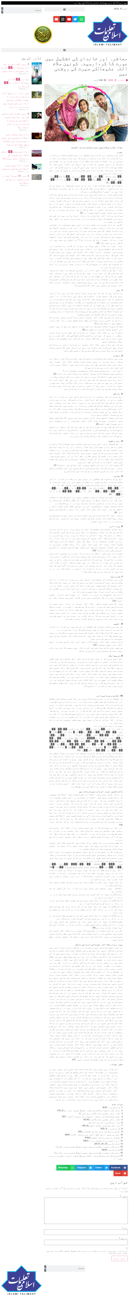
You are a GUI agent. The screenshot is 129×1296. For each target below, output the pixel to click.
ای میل (123, 1238)
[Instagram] (63, 19)
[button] (64, 9)
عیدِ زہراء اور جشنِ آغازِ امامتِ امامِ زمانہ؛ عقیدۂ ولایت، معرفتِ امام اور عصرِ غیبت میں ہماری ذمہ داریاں (15, 100)
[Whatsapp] (81, 19)
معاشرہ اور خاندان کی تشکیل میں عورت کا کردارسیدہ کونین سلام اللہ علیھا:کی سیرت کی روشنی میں (86, 66)
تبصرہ (124, 1196)
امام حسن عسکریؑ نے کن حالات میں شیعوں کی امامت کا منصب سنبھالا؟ (15, 155)
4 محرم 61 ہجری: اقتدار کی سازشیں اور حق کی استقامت (16, 179)
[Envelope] (56, 19)
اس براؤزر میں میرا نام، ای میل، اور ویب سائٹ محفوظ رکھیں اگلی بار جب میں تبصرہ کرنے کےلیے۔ (87, 1252)
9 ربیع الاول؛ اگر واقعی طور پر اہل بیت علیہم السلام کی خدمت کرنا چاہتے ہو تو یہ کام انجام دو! (15, 120)
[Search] (2, 10)
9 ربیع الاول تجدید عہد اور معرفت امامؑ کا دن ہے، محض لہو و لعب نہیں (15, 67)
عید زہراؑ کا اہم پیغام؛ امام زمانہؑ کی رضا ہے (16, 82)
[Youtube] (69, 19)
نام (125, 1228)
